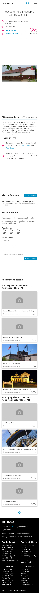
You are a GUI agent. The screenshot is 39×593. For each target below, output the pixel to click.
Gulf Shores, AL (7, 549)
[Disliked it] (18, 232)
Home (4, 534)
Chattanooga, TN (8, 556)
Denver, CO (25, 574)
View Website (10, 30)
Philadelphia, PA (27, 584)
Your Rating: (7, 228)
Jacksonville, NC (26, 562)
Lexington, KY (7, 569)
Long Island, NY (8, 574)
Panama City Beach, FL (28, 557)
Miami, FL (24, 580)
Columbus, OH (7, 545)
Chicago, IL (25, 578)
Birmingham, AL (8, 547)
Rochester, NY (7, 582)
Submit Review (30, 259)
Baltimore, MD (7, 580)
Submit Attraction (24, 534)
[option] (19, 73)
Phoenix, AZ (25, 554)
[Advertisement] (19, 49)
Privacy (4, 537)
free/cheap (10, 148)
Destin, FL (24, 576)
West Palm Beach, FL (10, 560)
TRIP (7, 3)
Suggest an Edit (11, 33)
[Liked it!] (4, 232)
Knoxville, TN (7, 554)
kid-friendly (26, 145)
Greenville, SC (7, 584)
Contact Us (28, 537)
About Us (11, 534)
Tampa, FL (25, 547)
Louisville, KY (25, 560)
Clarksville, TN (7, 551)
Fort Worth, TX (7, 576)
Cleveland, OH (7, 572)
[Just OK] (11, 232)
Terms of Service (15, 537)
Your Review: (7, 237)
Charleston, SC (26, 572)
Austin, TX (24, 582)
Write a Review (30, 195)
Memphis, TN (7, 558)
